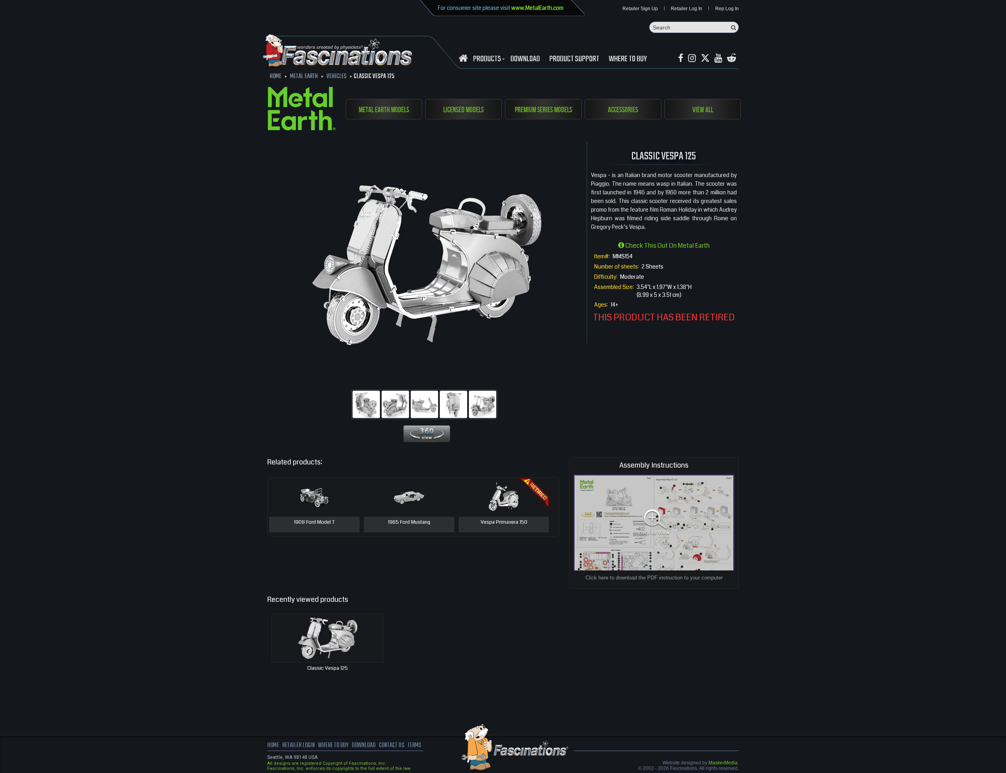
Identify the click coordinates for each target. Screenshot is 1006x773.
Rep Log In (727, 8)
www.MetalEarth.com (537, 8)
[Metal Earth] (301, 110)
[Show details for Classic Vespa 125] (328, 638)
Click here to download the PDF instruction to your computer (654, 578)
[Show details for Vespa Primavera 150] (504, 497)
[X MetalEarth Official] (705, 58)
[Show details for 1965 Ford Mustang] (409, 497)
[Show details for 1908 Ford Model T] (314, 497)
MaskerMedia (723, 763)
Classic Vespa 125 (327, 668)
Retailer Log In (686, 8)
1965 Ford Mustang (409, 522)
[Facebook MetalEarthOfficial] (680, 58)
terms (414, 745)
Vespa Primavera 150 (504, 522)
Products (487, 59)
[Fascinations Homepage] (463, 58)
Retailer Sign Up (640, 8)
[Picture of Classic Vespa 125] (366, 404)
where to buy (333, 745)
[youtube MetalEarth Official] (718, 58)
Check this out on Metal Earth (667, 245)
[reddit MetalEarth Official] (731, 58)
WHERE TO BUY (628, 59)
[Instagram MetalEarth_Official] (692, 58)
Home (273, 745)
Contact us (391, 745)
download (525, 59)
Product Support (574, 59)
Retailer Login (298, 745)
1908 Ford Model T (314, 522)
